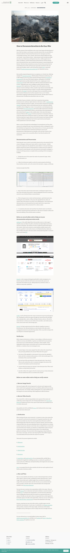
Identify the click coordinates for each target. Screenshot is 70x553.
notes (43, 67)
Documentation (41, 7)
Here (18, 467)
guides (27, 112)
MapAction (20, 454)
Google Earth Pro (29, 458)
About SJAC (20, 2)
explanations (19, 79)
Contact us (9, 542)
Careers (8, 543)
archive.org (19, 222)
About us (8, 540)
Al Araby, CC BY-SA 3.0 (47, 42)
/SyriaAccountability (31, 540)
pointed (29, 113)
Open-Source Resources (28, 108)
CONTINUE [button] (66, 550)
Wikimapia (19, 442)
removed (18, 105)
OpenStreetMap (21, 446)
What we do (26, 2)
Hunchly (18, 279)
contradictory (49, 77)
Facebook (38, 518)
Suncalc (22, 491)
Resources (38, 2)
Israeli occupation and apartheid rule (29, 69)
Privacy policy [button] (4, 551)
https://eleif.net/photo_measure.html (25, 499)
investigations (20, 82)
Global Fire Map (21, 450)
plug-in (34, 408)
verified (24, 91)
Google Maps (20, 458)
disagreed (19, 86)
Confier (18, 315)
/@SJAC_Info (29, 542)
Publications (32, 2)
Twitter (44, 518)
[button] (67, 2)
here (26, 232)
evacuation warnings (26, 76)
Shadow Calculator (48, 505)
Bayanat (18, 326)
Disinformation (49, 102)
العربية (42, 2)
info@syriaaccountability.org (23, 518)
